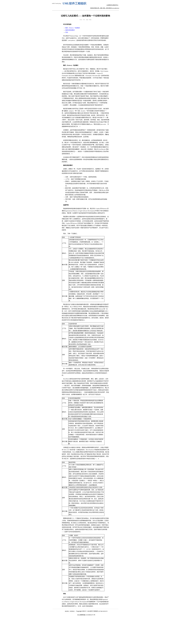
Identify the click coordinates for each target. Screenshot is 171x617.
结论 (66, 32)
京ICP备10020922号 (102, 611)
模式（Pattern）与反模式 (72, 28)
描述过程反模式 (70, 30)
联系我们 (72, 611)
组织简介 (67, 611)
